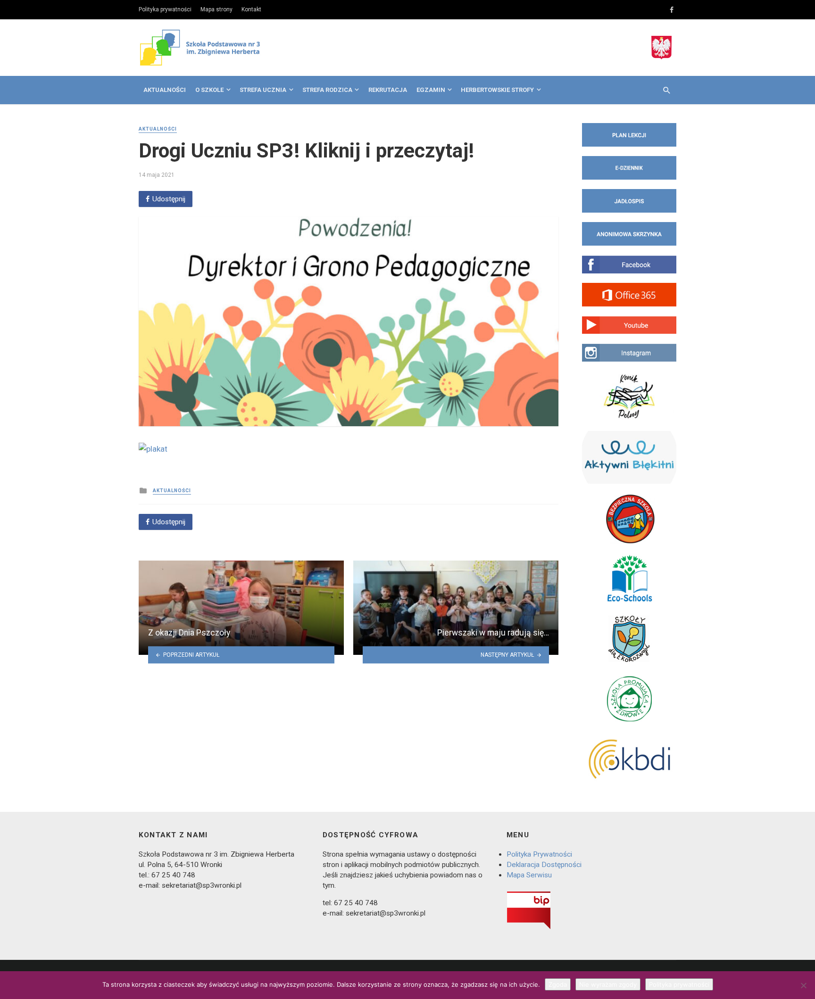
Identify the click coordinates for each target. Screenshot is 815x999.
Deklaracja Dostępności (544, 864)
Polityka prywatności (165, 9)
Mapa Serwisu (529, 875)
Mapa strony (216, 9)
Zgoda (558, 984)
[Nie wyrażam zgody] (803, 985)
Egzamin (430, 89)
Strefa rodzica (327, 89)
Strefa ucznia (263, 89)
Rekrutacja (387, 89)
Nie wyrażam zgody (608, 984)
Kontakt (251, 9)
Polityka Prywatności (539, 854)
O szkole (209, 89)
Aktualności (164, 89)
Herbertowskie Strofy (497, 89)
